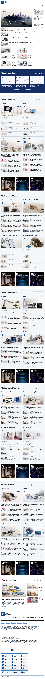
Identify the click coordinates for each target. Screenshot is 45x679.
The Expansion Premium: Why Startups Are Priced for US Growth (14, 328)
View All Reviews (37, 292)
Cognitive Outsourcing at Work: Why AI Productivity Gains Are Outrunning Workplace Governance (14, 226)
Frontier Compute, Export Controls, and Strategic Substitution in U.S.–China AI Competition (9, 444)
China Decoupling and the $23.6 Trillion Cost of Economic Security (20, 42)
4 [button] (16, 89)
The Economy (15, 617)
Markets (23, 617)
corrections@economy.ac (21, 645)
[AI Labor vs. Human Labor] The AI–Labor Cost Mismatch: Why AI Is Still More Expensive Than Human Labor (14, 424)
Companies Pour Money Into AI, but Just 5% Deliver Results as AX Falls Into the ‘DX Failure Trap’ (33, 119)
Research (32, 617)
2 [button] (14, 89)
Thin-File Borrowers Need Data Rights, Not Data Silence (36, 327)
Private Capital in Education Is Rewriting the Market (36, 545)
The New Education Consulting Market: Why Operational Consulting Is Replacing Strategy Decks (37, 520)
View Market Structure (36, 485)
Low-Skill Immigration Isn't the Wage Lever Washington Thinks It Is (10, 313)
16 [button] (29, 89)
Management (19, 623)
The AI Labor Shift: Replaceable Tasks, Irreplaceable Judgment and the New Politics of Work (14, 419)
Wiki (42, 617)
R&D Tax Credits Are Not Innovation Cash (37, 322)
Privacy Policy (13, 640)
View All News (38, 99)
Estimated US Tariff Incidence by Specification (35, 86)
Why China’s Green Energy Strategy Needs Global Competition (36, 363)
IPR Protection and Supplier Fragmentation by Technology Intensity (6, 86)
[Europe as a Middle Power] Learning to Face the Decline (14, 357)
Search (42, 6)
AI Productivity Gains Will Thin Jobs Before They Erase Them (13, 231)
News (20, 617)
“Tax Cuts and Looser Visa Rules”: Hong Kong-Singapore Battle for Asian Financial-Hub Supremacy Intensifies (11, 505)
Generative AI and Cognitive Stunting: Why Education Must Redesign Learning (33, 444)
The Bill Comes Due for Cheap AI (35, 220)
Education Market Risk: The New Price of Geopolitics (36, 550)
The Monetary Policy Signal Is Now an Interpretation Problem (13, 266)
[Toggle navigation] (42, 2)
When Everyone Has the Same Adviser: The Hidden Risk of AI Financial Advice (11, 251)
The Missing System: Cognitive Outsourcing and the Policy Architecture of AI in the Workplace (33, 408)
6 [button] (18, 89)
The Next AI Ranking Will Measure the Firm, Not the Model (36, 226)
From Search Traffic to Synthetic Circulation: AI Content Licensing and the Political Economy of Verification (37, 414)
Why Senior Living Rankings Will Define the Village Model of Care (14, 549)
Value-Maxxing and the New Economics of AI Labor (14, 413)
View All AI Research (37, 388)
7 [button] (19, 89)
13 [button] (26, 89)
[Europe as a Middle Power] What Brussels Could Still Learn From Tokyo (14, 352)
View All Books (36, 580)
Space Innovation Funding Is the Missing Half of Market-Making (32, 313)
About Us (2, 623)
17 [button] (30, 89)
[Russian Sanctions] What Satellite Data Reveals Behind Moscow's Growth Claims (20, 33)
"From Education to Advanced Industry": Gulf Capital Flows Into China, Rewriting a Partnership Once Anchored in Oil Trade (14, 520)
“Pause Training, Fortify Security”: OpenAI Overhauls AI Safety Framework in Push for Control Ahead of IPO (36, 125)
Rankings (25, 623)
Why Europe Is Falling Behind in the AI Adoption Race (14, 458)
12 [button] (25, 89)
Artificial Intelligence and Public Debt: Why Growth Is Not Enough (20, 37)
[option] (8, 82)
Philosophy (8, 623)
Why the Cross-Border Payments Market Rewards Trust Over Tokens (32, 540)
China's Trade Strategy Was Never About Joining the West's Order (14, 362)
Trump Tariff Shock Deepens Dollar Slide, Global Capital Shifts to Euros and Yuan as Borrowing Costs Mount (14, 515)
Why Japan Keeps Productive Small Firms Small (9, 347)
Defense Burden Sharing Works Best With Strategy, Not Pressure (38, 24)
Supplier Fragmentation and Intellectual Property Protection (21, 86)
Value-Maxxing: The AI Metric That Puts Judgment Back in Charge (33, 216)
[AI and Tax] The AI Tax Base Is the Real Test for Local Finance (14, 261)
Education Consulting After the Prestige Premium (36, 515)
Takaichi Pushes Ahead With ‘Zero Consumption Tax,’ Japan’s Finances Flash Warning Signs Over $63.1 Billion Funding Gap (14, 172)
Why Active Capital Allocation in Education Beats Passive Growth (35, 555)
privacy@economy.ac (4, 645)
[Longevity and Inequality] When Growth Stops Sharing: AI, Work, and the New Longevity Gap (14, 221)
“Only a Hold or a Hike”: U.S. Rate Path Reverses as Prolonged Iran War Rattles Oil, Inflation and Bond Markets (11, 119)
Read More (4, 606)
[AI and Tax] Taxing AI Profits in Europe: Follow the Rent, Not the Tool (36, 256)
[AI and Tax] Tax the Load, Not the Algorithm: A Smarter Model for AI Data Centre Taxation (36, 262)
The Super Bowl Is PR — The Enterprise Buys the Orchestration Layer (36, 231)
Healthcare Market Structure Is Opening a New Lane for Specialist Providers (14, 554)
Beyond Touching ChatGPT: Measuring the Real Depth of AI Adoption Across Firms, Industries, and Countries (36, 459)
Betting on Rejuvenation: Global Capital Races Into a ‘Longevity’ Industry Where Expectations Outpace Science (14, 544)
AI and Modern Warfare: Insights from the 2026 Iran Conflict (37, 423)
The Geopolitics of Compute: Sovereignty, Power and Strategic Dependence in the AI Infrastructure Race (14, 449)
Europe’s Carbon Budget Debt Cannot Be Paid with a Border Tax (37, 358)
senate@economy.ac (16, 644)
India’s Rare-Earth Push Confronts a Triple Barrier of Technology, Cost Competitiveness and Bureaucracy (32, 155)
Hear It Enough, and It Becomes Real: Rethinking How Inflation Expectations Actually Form (14, 323)
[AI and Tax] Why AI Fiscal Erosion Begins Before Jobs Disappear (37, 266)
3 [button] (15, 89)
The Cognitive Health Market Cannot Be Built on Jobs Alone (11, 539)
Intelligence (37, 617)
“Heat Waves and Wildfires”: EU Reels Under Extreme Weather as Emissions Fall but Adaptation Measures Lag (37, 170)
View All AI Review (37, 196)
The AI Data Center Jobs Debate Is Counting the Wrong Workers (10, 216)
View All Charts (37, 73)
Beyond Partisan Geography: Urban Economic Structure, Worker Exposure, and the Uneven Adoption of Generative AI (36, 449)
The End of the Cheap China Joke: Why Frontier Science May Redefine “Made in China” (36, 318)
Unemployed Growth (41, 586)
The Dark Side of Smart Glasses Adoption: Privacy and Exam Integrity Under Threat (37, 129)
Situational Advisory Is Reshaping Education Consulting (35, 510)
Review (27, 617)
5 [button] (17, 89)
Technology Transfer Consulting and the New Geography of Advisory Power (33, 505)
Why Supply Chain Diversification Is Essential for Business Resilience (39, 17)
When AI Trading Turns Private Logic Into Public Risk (14, 256)
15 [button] (28, 89)
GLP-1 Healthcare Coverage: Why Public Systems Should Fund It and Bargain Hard (33, 348)
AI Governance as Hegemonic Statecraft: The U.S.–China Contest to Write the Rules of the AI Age (37, 419)
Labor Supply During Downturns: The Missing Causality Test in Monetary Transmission (13, 318)
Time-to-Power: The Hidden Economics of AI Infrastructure (14, 453)
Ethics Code (13, 623)
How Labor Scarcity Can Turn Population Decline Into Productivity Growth (37, 353)
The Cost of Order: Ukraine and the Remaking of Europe (13, 600)
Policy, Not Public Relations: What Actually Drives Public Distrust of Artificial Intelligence (10, 408)
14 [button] (27, 89)
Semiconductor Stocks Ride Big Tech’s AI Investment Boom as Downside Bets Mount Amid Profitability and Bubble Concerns (14, 125)
